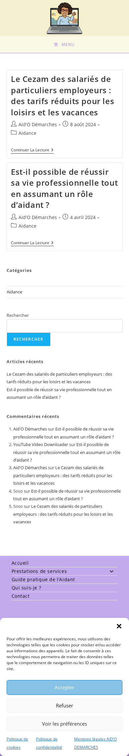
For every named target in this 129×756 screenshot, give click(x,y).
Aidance (27, 133)
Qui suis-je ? (26, 588)
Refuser (64, 705)
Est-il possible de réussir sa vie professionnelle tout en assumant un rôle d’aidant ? (64, 188)
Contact (21, 596)
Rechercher (18, 315)
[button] (119, 626)
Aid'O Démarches (38, 124)
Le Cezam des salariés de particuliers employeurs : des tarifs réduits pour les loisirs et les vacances (62, 95)
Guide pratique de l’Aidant (43, 579)
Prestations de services (39, 571)
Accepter (64, 687)
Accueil (20, 563)
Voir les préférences (64, 723)
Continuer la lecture (32, 150)
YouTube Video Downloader (40, 444)
